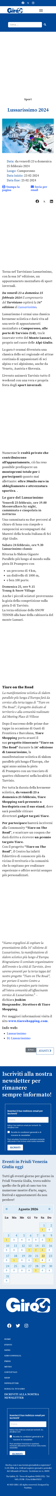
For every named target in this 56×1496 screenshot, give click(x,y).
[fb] (8, 1322)
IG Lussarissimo (19, 1038)
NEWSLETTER (11, 1383)
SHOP (7, 1378)
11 (15, 1248)
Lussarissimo (27, 307)
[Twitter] (28, 3)
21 (36, 1258)
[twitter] (17, 1322)
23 (50, 1258)
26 (23, 1268)
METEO (8, 1366)
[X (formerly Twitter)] (44, 201)
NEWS (7, 1350)
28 (36, 1268)
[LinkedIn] (51, 201)
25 (15, 1268)
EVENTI (8, 1345)
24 (7, 1268)
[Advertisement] (28, 61)
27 (29, 1268)
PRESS (7, 1361)
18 (15, 1258)
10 (7, 1248)
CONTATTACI (10, 1372)
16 (50, 1248)
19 (23, 1258)
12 (23, 1248)
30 (50, 1268)
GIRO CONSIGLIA (12, 1355)
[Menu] (41, 10)
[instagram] (25, 1322)
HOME (7, 1339)
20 (29, 1258)
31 (7, 1278)
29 (43, 1268)
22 (43, 1258)
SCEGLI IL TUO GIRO (14, 1389)
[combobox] (25, 24)
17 (7, 1258)
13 (29, 1248)
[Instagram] (33, 3)
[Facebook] (23, 3)
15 (43, 1248)
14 (36, 1248)
